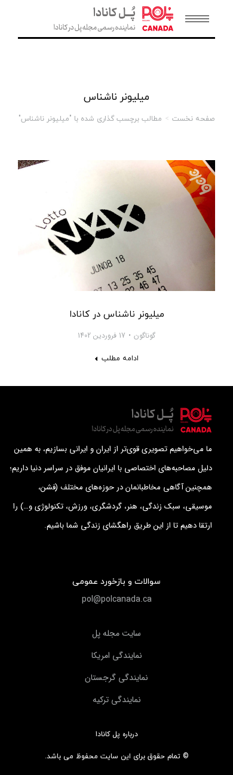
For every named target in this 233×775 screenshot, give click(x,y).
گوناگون (144, 336)
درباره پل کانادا (117, 734)
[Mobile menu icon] (197, 19)
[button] (117, 599)
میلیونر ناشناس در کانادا (116, 314)
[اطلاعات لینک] (116, 226)
